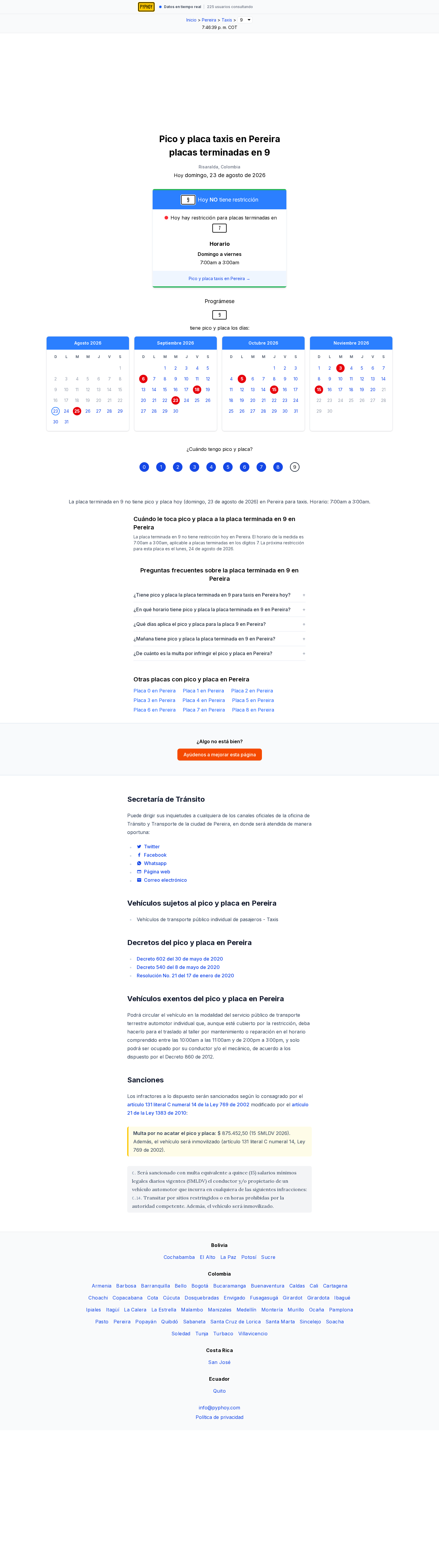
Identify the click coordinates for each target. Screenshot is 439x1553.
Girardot (292, 1298)
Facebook (155, 855)
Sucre (268, 1257)
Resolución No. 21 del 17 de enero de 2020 (185, 976)
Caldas (297, 1286)
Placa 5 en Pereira (253, 700)
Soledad (181, 1334)
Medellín (247, 1310)
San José (219, 1362)
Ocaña (316, 1310)
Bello (181, 1286)
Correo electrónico (165, 880)
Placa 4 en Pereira (203, 700)
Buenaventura (268, 1286)
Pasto (102, 1322)
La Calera (135, 1310)
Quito (219, 1391)
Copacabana (127, 1298)
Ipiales (93, 1310)
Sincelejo (310, 1322)
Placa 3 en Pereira (154, 700)
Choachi (98, 1298)
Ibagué (342, 1298)
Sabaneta (194, 1322)
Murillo (296, 1310)
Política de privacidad (219, 1417)
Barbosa (126, 1286)
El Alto (208, 1257)
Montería (272, 1310)
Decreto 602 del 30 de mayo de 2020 (180, 959)
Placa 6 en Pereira (154, 710)
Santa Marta (280, 1322)
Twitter (152, 847)
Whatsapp (155, 863)
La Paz (228, 1257)
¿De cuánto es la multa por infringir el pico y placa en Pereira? (219, 653)
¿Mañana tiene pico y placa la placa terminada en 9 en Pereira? (219, 639)
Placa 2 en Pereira (252, 691)
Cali (314, 1286)
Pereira (122, 1322)
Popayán (145, 1322)
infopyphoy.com (219, 1408)
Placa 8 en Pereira (253, 710)
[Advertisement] (219, 78)
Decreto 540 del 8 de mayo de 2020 (178, 967)
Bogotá (199, 1286)
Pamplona (341, 1310)
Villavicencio (253, 1334)
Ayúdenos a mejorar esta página (219, 755)
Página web (157, 872)
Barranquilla (155, 1286)
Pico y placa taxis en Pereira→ (219, 278)
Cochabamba (179, 1257)
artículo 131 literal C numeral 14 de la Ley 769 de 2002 (188, 1104)
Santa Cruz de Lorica (235, 1322)
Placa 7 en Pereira (204, 710)
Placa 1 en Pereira (203, 691)
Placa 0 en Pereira (154, 691)
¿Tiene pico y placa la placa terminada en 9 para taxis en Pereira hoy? (219, 595)
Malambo (192, 1310)
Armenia (102, 1286)
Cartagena (335, 1286)
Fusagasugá (264, 1298)
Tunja (201, 1334)
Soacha (335, 1322)
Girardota (318, 1298)
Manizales (220, 1310)
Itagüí (112, 1310)
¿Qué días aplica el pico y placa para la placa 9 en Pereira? (219, 624)
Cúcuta (171, 1298)
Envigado (234, 1298)
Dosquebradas (202, 1298)
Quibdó (169, 1322)
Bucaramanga (229, 1286)
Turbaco (223, 1334)
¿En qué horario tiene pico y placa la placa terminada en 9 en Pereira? (219, 609)
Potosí (248, 1257)
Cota (152, 1298)
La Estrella (163, 1310)
